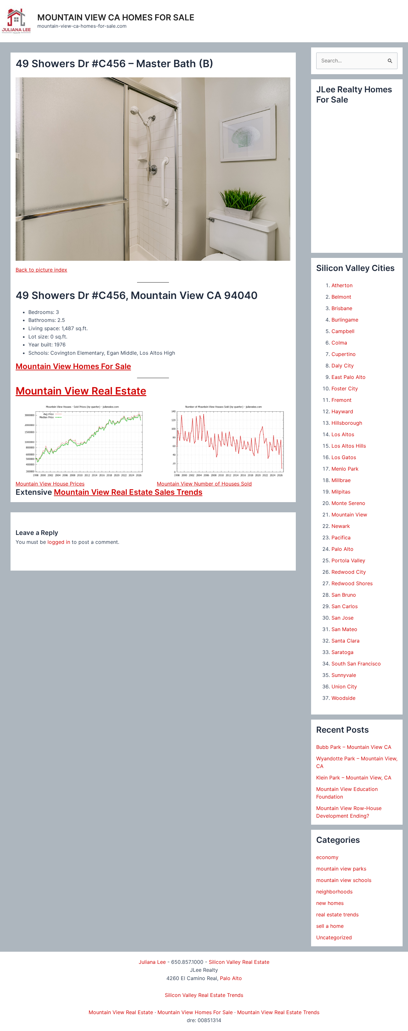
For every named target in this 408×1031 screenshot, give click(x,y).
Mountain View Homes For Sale (73, 366)
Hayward (342, 411)
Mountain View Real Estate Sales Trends (128, 492)
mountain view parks (341, 868)
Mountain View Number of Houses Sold (204, 483)
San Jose (342, 618)
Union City (344, 686)
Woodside (343, 698)
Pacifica (341, 537)
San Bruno (344, 595)
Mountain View (349, 514)
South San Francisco (356, 663)
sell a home (330, 926)
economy (327, 857)
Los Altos (343, 434)
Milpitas (341, 491)
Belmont (341, 297)
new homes (330, 903)
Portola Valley (348, 560)
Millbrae (341, 480)
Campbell (343, 331)
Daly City (343, 365)
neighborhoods (334, 891)
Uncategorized (334, 937)
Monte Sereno (348, 503)
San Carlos (345, 606)
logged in (58, 542)
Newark (341, 526)
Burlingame (345, 319)
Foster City (345, 388)
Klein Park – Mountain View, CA (353, 777)
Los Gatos (344, 457)
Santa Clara (346, 640)
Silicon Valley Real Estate (239, 962)
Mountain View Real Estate (81, 391)
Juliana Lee (152, 962)
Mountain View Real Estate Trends (278, 1012)
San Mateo (344, 629)
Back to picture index (41, 270)
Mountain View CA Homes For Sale (115, 17)
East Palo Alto (349, 377)
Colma (339, 342)
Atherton (342, 285)
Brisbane (342, 308)
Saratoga (342, 652)
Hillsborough (347, 423)
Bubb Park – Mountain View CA (353, 747)
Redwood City (349, 572)
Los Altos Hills (349, 446)
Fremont (342, 400)
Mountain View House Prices (50, 483)
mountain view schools (343, 880)
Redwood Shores (352, 583)
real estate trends (337, 914)
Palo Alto (342, 549)
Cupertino (344, 354)
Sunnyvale (344, 675)
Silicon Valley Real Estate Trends (204, 995)
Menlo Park (345, 469)
